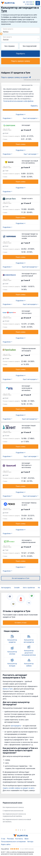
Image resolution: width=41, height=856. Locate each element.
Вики (26, 838)
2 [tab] (18, 830)
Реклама (10, 838)
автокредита (16, 725)
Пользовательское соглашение (13, 841)
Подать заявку (20, 144)
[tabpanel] (19, 813)
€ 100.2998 (29, 4)
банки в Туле (8, 689)
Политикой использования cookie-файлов (18, 101)
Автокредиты (6, 587)
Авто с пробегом (29, 587)
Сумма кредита (8, 29)
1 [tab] (16, 830)
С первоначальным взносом (13, 811)
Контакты (19, 838)
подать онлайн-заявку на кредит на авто (18, 788)
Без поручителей (29, 46)
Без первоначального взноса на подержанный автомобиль (14, 815)
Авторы (30, 841)
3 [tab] (20, 830)
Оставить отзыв (20, 623)
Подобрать (20, 53)
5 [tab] (25, 830)
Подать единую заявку (20, 61)
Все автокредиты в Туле (20, 578)
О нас (3, 838)
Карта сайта (5, 844)
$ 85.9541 (29, 2)
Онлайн (17, 587)
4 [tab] (23, 830)
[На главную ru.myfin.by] (20, 835)
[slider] (1, 34)
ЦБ (24, 2)
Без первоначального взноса (13, 807)
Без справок (10, 46)
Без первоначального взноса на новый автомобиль (17, 820)
